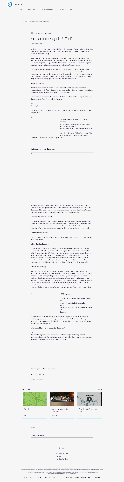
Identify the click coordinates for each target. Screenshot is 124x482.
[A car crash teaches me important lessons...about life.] (62, 399)
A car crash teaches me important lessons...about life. (60, 410)
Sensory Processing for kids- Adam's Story (88, 410)
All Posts (24, 21)
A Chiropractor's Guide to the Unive (39, 21)
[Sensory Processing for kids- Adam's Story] (89, 399)
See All (100, 389)
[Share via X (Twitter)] (36, 374)
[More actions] (92, 33)
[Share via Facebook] (31, 374)
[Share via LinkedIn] (40, 374)
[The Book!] (34, 399)
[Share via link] (44, 374)
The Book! (26, 409)
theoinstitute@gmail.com (62, 459)
